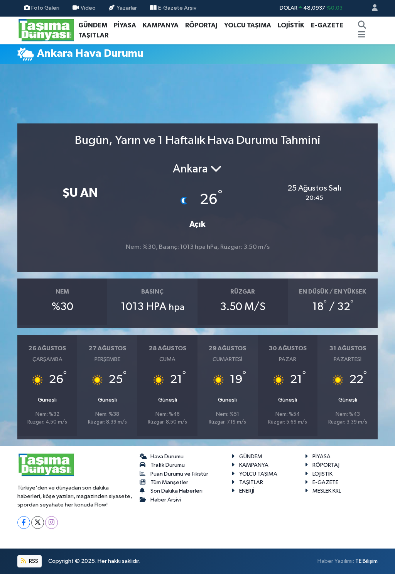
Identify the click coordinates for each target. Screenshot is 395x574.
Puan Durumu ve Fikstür (179, 474)
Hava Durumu (167, 456)
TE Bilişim (366, 561)
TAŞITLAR (93, 35)
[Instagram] (51, 522)
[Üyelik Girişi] (371, 8)
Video (88, 8)
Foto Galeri (45, 8)
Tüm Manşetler (169, 482)
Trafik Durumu (167, 465)
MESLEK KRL (326, 491)
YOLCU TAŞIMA (247, 25)
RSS (33, 561)
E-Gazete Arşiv (177, 8)
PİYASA (125, 25)
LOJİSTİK (291, 25)
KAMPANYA (161, 25)
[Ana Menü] (361, 35)
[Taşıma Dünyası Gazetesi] (46, 30)
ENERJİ (246, 491)
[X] (37, 522)
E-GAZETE (327, 25)
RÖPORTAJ (201, 25)
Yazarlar (126, 8)
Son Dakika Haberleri (176, 491)
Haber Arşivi (165, 500)
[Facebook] (23, 522)
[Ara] (362, 25)
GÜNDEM (92, 25)
